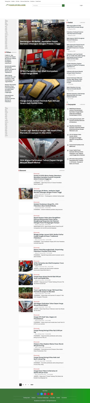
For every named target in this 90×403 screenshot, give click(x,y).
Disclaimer (32, 1)
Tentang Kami (7, 1)
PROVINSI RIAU (23, 13)
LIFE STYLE (14, 13)
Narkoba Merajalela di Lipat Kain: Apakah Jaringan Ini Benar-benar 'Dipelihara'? (10, 69)
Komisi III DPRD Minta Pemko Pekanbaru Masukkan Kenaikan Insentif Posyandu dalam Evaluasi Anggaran (47, 177)
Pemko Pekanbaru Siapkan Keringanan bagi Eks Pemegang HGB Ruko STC (75, 65)
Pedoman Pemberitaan (43, 397)
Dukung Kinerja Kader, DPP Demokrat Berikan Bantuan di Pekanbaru (10, 98)
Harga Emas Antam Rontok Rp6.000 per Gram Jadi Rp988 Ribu (40, 102)
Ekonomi (23, 37)
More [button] (11, 16)
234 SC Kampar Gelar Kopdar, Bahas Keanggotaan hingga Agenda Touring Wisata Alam (75, 138)
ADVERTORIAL (43, 13)
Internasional (75, 13)
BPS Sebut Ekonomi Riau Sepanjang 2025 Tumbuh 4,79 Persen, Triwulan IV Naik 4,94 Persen (76, 161)
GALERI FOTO (33, 13)
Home (7, 13)
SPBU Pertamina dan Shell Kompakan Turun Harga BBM (39, 72)
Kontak (58, 397)
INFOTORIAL (52, 13)
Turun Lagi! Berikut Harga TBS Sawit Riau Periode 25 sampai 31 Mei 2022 (41, 131)
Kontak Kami (38, 1)
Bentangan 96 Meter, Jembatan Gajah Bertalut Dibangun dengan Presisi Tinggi (40, 42)
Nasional (60, 13)
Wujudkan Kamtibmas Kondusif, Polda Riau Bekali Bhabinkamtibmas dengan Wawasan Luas (76, 128)
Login (81, 5)
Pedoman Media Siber (24, 1)
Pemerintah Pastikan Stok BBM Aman (76, 145)
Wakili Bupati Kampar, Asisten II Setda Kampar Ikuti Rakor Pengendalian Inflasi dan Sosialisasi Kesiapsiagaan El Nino (76, 112)
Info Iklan (17, 1)
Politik (6, 16)
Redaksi (13, 1)
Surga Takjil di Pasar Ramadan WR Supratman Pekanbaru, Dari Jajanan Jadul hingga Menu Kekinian (77, 153)
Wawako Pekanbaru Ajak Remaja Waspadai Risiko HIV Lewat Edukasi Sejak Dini (76, 95)
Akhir (32, 384)
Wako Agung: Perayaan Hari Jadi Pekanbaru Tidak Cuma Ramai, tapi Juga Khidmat (10, 78)
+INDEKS (13, 52)
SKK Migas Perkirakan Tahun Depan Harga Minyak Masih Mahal (41, 161)
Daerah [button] (66, 13)
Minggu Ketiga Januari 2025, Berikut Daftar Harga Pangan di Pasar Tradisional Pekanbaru (48, 236)
